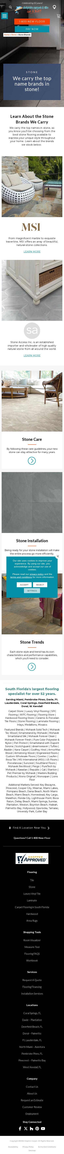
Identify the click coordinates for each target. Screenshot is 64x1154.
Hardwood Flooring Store (19, 717)
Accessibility (13, 1147)
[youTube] (43, 1129)
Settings (32, 590)
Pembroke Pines (35, 699)
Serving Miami (14, 699)
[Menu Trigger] (4, 16)
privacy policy (37, 574)
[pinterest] (37, 1129)
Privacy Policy (27, 1147)
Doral (24, 706)
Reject (40, 584)
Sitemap (32, 1150)
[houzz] (31, 1129)
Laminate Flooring (47, 721)
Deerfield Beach (48, 703)
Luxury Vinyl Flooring (37, 711)
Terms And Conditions (47, 1147)
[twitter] (25, 1129)
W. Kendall (36, 706)
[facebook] (20, 1129)
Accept (24, 584)
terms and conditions (21, 577)
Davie (49, 699)
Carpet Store (16, 711)
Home (7, 35)
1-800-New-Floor (40, 837)
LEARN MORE (32, 251)
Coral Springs (28, 703)
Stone (14, 35)
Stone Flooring (26, 721)
